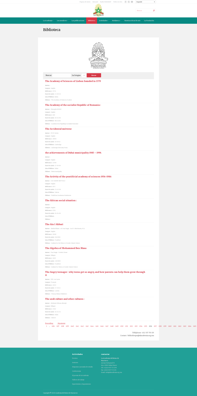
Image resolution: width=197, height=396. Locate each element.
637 (58, 326)
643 (87, 326)
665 (194, 326)
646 (102, 326)
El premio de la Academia (80, 375)
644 (92, 326)
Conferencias (76, 371)
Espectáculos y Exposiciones (81, 384)
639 (67, 326)
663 (184, 326)
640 (72, 326)
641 (77, 326)
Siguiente (61, 323)
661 (175, 326)
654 (140, 326)
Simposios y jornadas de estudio (82, 367)
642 (82, 326)
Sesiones (75, 362)
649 (116, 326)
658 (160, 326)
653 (136, 326)
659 (165, 326)
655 (145, 326)
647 (107, 326)
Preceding (49, 323)
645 (97, 326)
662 (179, 326)
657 (155, 326)
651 (126, 326)
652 (131, 326)
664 (189, 326)
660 (169, 326)
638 (62, 326)
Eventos (75, 358)
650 (121, 326)
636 (53, 326)
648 (111, 326)
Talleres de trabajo (78, 380)
